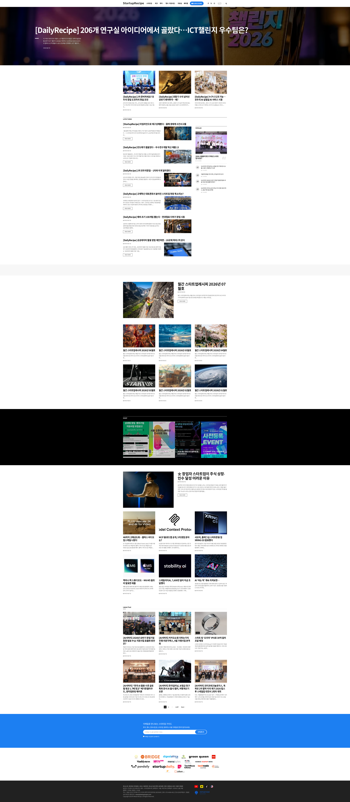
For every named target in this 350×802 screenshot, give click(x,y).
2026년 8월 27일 (129, 457)
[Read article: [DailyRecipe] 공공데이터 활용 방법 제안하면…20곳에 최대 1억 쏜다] (177, 249)
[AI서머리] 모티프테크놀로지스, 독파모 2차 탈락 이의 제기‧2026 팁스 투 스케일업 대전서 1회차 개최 (210, 688)
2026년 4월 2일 (127, 400)
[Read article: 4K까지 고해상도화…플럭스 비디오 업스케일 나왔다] (139, 522)
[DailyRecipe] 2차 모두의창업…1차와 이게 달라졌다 (147, 170)
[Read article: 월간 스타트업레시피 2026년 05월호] (175, 335)
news (126, 633)
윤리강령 (161, 786)
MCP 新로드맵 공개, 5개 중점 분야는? (174, 539)
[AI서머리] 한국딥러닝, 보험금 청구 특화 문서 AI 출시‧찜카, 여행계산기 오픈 (213, 167)
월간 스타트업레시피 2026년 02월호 (175, 390)
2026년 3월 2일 (163, 400)
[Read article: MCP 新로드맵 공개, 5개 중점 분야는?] (175, 522)
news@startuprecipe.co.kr (143, 794)
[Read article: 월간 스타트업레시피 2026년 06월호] (139, 335)
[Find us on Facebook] (208, 3)
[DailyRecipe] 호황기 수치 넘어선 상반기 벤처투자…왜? (174, 98)
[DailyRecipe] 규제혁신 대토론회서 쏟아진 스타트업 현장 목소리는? (153, 193)
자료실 (180, 3)
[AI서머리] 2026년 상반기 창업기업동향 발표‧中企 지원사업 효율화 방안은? (213, 181)
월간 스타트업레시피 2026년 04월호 (211, 350)
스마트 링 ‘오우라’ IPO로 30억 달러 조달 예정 (210, 639)
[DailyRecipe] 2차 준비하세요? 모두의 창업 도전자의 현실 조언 (138, 98)
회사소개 (125, 786)
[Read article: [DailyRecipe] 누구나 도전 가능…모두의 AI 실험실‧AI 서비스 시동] (211, 82)
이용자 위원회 (179, 786)
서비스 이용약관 (143, 786)
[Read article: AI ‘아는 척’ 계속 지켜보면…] (211, 565)
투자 (161, 3)
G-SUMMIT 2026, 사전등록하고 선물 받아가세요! (213, 452)
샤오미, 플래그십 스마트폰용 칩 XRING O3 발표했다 (208, 539)
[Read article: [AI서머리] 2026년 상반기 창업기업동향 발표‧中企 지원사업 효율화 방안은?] (139, 623)
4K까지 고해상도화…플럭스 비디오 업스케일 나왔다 (138, 539)
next (342, 59)
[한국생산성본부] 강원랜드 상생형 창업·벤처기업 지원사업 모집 (135, 451)
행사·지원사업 (170, 3)
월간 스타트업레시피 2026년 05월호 (175, 350)
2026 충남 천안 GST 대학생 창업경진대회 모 (187, 452)
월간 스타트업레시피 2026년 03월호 (139, 390)
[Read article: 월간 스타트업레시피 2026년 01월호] (211, 376)
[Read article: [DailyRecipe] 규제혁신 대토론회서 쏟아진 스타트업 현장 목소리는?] (177, 203)
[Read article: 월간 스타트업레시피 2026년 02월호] (175, 376)
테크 (156, 3)
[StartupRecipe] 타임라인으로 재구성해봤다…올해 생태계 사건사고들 (154, 124)
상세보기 (156, 736)
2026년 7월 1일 (127, 360)
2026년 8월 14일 (127, 174)
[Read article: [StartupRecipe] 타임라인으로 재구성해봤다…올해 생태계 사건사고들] (177, 133)
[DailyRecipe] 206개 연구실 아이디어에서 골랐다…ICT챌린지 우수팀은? (141, 29)
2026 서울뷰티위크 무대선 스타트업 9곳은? (207, 157)
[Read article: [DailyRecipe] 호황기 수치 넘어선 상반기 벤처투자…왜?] (175, 82)
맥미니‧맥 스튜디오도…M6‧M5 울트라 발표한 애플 (139, 582)
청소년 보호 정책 (153, 786)
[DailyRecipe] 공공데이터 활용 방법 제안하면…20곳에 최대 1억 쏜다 (154, 240)
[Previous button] (124, 439)
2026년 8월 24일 (155, 457)
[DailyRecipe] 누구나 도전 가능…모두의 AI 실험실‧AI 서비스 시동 (210, 98)
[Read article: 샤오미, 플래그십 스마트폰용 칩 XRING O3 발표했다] (211, 522)
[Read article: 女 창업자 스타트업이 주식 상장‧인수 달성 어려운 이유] (148, 490)
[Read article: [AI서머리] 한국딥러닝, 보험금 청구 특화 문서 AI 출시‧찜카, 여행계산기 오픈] (175, 671)
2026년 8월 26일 (199, 590)
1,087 (177, 707)
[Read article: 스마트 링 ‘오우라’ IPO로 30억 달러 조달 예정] (211, 623)
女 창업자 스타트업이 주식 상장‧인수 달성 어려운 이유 (201, 476)
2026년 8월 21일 (127, 110)
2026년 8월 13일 (127, 197)
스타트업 (149, 3)
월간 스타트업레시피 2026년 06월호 (139, 350)
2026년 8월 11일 (127, 243)
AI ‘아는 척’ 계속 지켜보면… (207, 580)
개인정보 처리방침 (133, 786)
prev (335, 59)
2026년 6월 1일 (163, 360)
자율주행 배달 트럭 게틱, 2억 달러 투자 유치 (212, 174)
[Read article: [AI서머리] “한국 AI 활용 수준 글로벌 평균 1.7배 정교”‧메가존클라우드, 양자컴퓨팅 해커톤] (139, 671)
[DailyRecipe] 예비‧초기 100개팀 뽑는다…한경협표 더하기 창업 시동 (154, 217)
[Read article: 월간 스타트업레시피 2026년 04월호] (211, 335)
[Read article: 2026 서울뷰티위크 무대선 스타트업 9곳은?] (211, 142)
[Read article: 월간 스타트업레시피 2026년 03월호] (139, 376)
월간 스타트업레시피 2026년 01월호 (211, 390)
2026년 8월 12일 (127, 220)
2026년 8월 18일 (127, 127)
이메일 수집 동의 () (151, 736)
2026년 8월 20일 (163, 108)
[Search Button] (226, 3)
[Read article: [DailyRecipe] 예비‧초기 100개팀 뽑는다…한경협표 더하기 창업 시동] (177, 226)
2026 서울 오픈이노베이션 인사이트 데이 (161, 452)
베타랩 (186, 3)
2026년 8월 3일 (182, 292)
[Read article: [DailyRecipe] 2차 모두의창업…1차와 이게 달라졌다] (177, 180)
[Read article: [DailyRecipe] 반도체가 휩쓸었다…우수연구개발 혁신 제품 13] (177, 156)
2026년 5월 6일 (199, 360)
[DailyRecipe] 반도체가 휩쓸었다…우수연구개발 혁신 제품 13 (151, 147)
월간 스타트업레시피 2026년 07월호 (202, 286)
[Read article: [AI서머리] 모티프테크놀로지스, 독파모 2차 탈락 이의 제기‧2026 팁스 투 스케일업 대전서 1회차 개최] (211, 671)
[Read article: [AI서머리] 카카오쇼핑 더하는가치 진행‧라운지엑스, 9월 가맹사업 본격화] (175, 623)
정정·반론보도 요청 (169, 786)
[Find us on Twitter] (211, 3)
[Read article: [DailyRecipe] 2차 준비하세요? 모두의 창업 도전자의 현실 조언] (139, 82)
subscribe (197, 3)
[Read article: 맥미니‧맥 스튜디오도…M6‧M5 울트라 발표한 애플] (139, 565)
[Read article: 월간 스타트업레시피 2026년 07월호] (148, 300)
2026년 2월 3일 (199, 400)
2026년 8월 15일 (127, 151)
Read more (128, 138)
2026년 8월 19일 (199, 108)
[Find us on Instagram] (214, 3)
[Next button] (225, 439)
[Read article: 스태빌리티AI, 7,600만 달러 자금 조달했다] (175, 565)
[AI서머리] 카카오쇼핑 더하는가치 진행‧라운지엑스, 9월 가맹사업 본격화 (213, 189)
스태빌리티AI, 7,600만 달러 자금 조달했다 (174, 582)
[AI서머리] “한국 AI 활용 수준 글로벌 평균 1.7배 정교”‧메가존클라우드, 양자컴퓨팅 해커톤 (138, 688)
